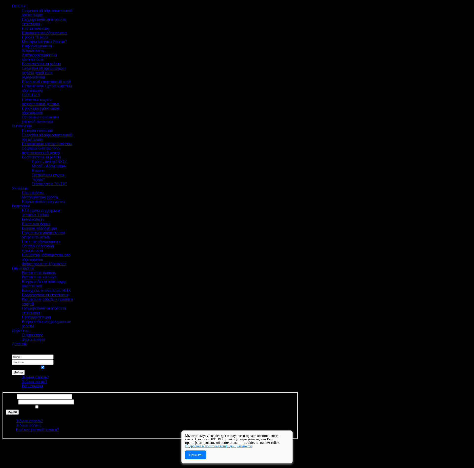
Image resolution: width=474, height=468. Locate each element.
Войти (18, 372)
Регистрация (32, 386)
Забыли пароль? (35, 377)
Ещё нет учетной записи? (37, 430)
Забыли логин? (34, 381)
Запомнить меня (25, 367)
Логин (11, 396)
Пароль (12, 402)
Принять (195, 455)
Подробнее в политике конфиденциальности (218, 446)
